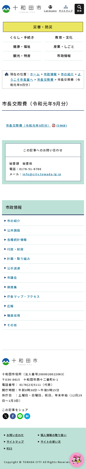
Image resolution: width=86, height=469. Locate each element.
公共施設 (13, 230)
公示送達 (13, 268)
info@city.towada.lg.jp (42, 174)
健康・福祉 (22, 46)
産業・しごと (64, 46)
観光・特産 (22, 55)
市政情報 (64, 55)
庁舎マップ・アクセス (23, 296)
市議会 (12, 277)
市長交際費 (45, 79)
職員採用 (13, 315)
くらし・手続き (22, 37)
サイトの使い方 (51, 441)
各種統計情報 (17, 239)
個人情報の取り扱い (54, 435)
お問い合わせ (15, 435)
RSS (9, 448)
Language (50, 10)
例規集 (12, 287)
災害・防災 (43, 26)
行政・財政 (15, 249)
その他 (12, 325)
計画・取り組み (18, 258)
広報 (10, 306)
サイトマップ (66, 10)
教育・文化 (64, 37)
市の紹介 (67, 74)
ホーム (35, 74)
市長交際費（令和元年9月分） (36, 125)
